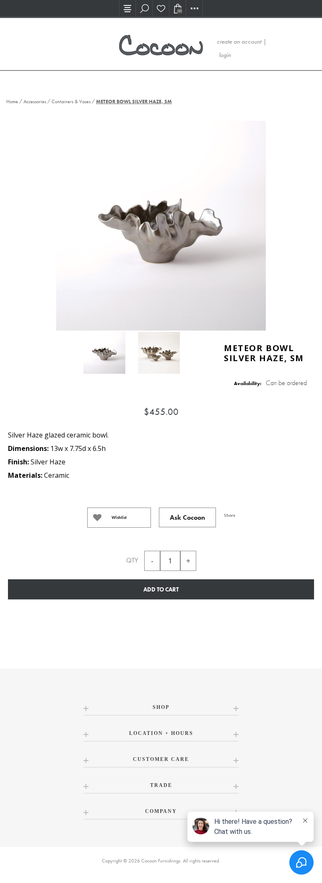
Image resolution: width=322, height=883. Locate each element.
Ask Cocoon (187, 517)
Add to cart (161, 589)
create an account (239, 41)
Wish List (161, 8)
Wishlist (119, 517)
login (225, 55)
